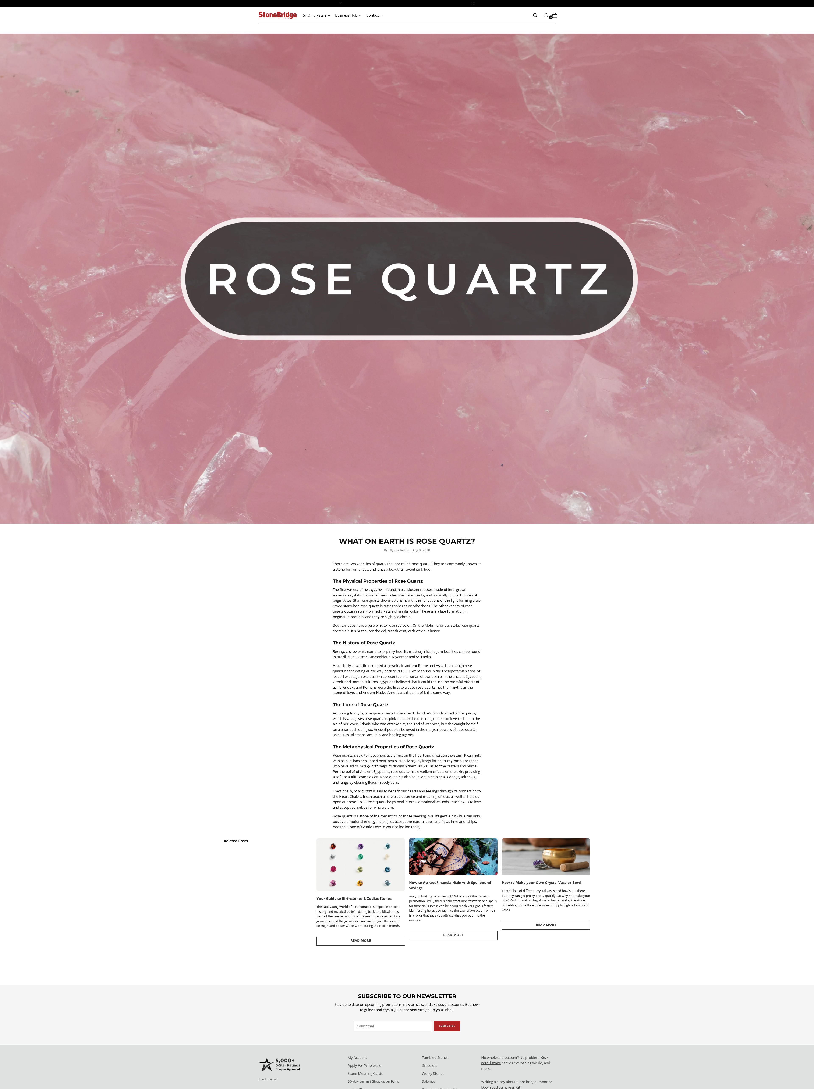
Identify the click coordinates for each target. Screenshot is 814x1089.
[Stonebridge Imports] (278, 15)
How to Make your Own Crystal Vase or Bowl (541, 882)
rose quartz (373, 589)
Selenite (428, 1081)
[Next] (473, 3)
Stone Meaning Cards (365, 1073)
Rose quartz (342, 651)
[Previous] (341, 3)
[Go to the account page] (544, 15)
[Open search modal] (535, 15)
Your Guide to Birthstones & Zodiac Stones (354, 898)
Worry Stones (433, 1073)
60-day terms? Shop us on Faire (373, 1081)
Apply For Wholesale (364, 1065)
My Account (357, 1057)
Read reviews (268, 1079)
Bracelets (429, 1065)
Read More (361, 940)
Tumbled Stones (435, 1057)
